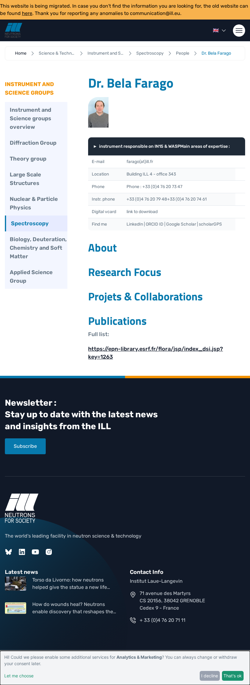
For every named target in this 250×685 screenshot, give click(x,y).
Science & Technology (57, 53)
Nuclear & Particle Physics (34, 203)
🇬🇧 (216, 30)
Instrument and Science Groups (106, 53)
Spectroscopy (150, 53)
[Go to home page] (13, 30)
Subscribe (25, 446)
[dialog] (125, 668)
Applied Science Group (31, 276)
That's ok (232, 675)
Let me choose (19, 675)
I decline (209, 675)
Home (21, 53)
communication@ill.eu (155, 13)
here (27, 13)
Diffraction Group (33, 143)
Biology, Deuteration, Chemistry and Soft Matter (38, 248)
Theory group (28, 158)
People (182, 53)
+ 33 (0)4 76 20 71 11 (162, 620)
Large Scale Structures (25, 179)
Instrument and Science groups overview (30, 118)
